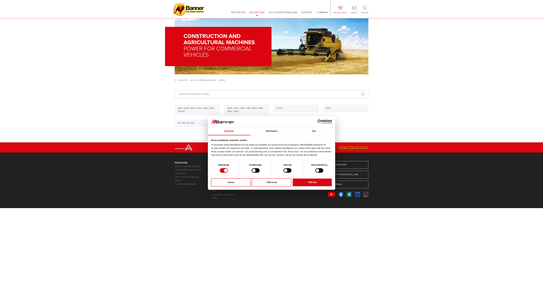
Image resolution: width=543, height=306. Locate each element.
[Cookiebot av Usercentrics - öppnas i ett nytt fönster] (319, 122)
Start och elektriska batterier (188, 166)
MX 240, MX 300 (185, 123)
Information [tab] (271, 131)
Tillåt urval (271, 182)
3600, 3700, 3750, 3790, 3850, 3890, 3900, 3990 (245, 110)
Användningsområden (185, 184)
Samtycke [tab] (229, 131)
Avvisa (231, 182)
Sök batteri (183, 80)
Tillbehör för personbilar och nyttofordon (188, 172)
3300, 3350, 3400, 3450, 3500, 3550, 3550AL (196, 110)
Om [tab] (314, 131)
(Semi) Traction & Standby (187, 177)
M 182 (279, 108)
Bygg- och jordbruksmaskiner (203, 80)
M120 (328, 108)
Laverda (222, 80)
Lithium (178, 180)
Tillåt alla (312, 182)
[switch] (256, 170)
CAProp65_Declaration (223, 194)
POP (214, 191)
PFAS (214, 198)
